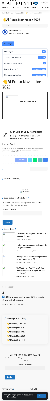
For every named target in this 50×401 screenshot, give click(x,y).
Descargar (8, 44)
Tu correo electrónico (9, 209)
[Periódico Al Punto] (22, 2)
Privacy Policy (28, 394)
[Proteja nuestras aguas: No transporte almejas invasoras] (9, 248)
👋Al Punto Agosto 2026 (17, 324)
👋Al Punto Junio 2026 (16, 332)
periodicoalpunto (14, 30)
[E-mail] (7, 115)
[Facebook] (3, 183)
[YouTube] (10, 183)
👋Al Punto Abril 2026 (16, 340)
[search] (39, 2)
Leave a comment (40, 169)
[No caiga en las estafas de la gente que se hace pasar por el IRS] (9, 259)
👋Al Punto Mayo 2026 (16, 336)
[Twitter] (6, 183)
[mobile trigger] (4, 2)
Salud (18, 239)
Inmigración (20, 276)
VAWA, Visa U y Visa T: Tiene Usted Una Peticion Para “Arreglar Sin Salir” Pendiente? (31, 270)
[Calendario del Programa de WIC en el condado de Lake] (9, 236)
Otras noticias (21, 251)
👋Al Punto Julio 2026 (15, 328)
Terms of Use (11, 397)
